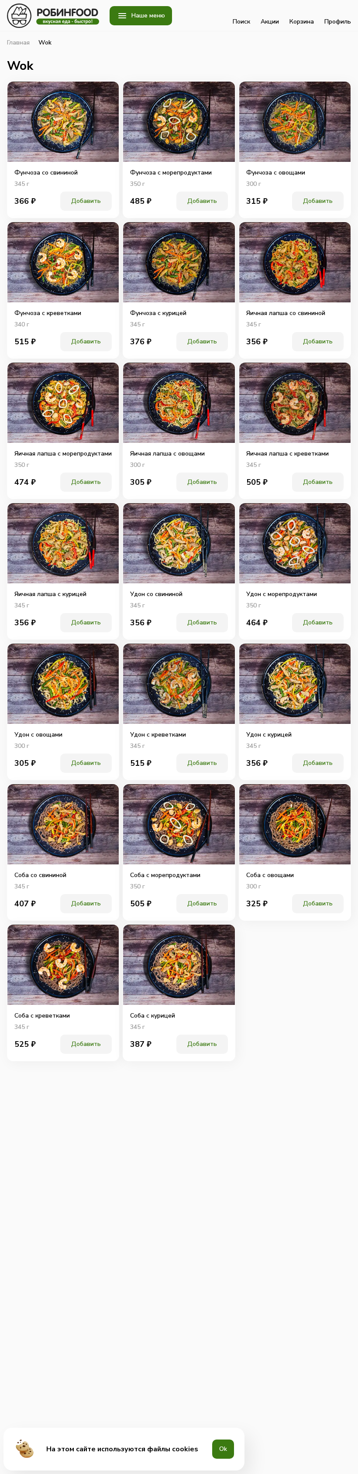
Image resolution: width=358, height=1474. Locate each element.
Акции (270, 21)
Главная (18, 43)
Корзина (301, 21)
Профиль (337, 21)
